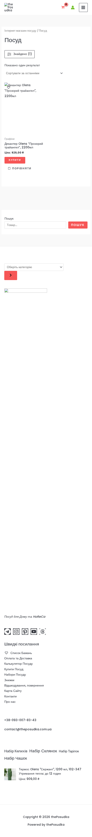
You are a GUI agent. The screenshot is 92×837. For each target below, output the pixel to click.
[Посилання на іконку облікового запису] (73, 7)
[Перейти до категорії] (10, 275)
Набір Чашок (15, 758)
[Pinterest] (25, 631)
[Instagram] (16, 631)
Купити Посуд (13, 669)
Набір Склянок (43, 751)
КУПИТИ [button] (15, 160)
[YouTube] (34, 631)
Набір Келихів (15, 751)
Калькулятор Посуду (18, 664)
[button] (8, 87)
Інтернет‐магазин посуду (20, 30)
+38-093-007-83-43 (20, 720)
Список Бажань (21, 653)
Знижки (9, 680)
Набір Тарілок (69, 751)
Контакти (10, 696)
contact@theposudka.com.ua (28, 729)
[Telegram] (7, 631)
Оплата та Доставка (18, 658)
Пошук (8, 219)
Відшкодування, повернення (24, 685)
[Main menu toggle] (83, 7)
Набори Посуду (15, 675)
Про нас (10, 702)
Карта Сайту (13, 691)
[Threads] (42, 631)
